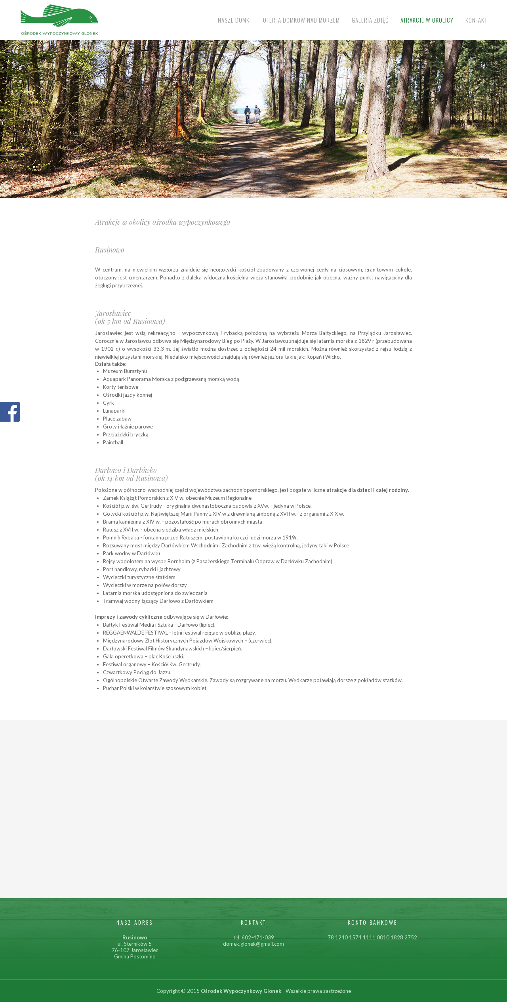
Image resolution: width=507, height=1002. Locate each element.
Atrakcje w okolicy (427, 19)
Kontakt (476, 19)
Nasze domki (234, 19)
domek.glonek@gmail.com (253, 944)
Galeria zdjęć (370, 19)
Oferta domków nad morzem (301, 19)
